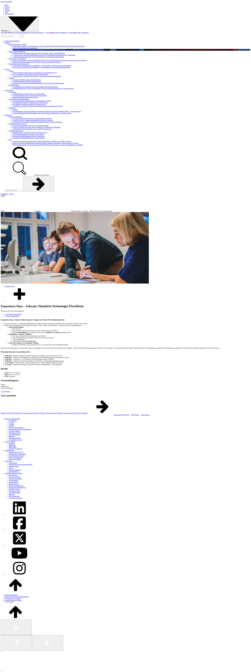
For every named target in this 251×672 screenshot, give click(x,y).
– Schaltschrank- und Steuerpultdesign (44, 55)
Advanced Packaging (15, 478)
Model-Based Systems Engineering (48, 46)
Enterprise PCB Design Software (50, 60)
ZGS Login (30, 74)
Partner (11, 468)
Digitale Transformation (12, 41)
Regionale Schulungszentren (38, 83)
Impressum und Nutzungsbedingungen (17, 597)
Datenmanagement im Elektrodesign (20, 429)
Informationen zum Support (17, 454)
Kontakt (15, 109)
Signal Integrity (13, 480)
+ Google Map (5, 391)
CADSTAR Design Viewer (32, 129)
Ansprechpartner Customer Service (37, 76)
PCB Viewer (36, 127)
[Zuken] (12, 37)
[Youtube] (19, 560)
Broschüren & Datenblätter (29, 138)
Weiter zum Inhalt (6, 1)
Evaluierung (4, 194)
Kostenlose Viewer (14, 433)
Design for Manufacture (16, 486)
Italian (26, 32)
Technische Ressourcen (16, 131)
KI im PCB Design (14, 477)
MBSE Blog (12, 447)
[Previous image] (47, 643)
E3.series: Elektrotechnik (12, 419)
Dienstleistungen (14, 85)
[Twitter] (19, 545)
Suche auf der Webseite (41, 175)
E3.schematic (13, 420)
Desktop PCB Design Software (37, 62)
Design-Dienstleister (42, 113)
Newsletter (29, 104)
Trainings (11, 78)
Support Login (9, 14)
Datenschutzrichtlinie (11, 595)
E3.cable (11, 422)
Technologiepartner (30, 95)
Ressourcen (8, 115)
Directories (12, 108)
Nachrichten (32, 101)
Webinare (30, 132)
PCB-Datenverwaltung (41, 67)
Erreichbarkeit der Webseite (13, 600)
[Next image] (16, 643)
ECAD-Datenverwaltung (42, 65)
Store (6, 12)
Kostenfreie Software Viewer (18, 124)
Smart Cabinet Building (16, 427)
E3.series (37, 211)
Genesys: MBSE (10, 441)
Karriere (7, 7)
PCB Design (48, 145)
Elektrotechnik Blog (15, 438)
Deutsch (5, 31)
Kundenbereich (9, 450)
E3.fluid (11, 426)
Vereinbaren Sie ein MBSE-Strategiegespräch (37, 122)
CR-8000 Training (27, 81)
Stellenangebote (25, 97)
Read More (99, 50)
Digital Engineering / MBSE (17, 44)
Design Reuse (145, 415)
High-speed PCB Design (121, 415)
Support (11, 71)
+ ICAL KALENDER (12, 316)
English (5, 32)
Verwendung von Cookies (13, 598)
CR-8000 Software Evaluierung (33, 120)
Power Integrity (13, 482)
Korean (71, 32)
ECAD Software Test (15, 440)
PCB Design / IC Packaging (17, 58)
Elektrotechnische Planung (39, 53)
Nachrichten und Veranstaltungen (19, 99)
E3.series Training (27, 80)
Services (7, 69)
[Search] (19, 160)
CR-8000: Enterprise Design (13, 473)
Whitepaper (29, 136)
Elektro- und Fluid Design (46, 143)
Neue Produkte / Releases (17, 456)
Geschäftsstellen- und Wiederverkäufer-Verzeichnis (47, 111)
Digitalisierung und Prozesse (42, 141)
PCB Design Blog (14, 496)
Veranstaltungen (30, 102)
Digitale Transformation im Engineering (25, 48)
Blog (6, 5)
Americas (33, 32)
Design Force (13, 475)
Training (7, 10)
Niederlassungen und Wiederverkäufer (20, 464)
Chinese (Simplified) (60, 32)
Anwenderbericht (28, 134)
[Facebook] (19, 530)
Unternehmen (9, 90)
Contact (11, 194)
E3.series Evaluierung (32, 118)
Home (3, 211)
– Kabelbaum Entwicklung (38, 57)
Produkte (7, 43)
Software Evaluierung (15, 117)
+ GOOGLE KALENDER (13, 314)
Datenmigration (43, 88)
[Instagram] (19, 575)
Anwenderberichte (14, 434)
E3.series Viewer (30, 125)
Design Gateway (14, 484)
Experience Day (10, 286)
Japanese (48, 32)
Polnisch (41, 32)
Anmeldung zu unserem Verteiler (38, 106)
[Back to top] (15, 591)
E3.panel (11, 424)
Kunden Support (35, 73)
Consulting (35, 87)
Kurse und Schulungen (16, 457)
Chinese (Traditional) (82, 32)
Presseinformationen (15, 470)
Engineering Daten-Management (19, 64)
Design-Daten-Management (17, 487)
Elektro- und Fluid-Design (17, 51)
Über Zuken (12, 92)
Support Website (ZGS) (16, 452)
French (19, 32)
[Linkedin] (19, 515)
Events (7, 8)
